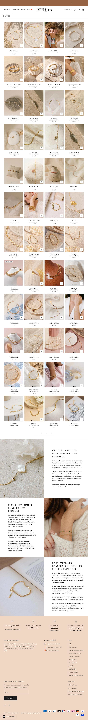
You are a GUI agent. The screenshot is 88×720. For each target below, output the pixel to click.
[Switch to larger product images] (3, 15)
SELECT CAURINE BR (54, 84)
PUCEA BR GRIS (54, 152)
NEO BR (74, 220)
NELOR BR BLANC (34, 118)
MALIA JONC (74, 389)
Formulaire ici (54, 628)
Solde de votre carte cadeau (76, 675)
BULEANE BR (74, 118)
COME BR (34, 423)
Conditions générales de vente (76, 691)
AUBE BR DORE (13, 152)
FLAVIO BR (54, 389)
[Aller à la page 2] (51, 433)
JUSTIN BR (14, 423)
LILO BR (13, 288)
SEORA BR (14, 220)
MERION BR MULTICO (13, 186)
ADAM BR (74, 254)
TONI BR (54, 356)
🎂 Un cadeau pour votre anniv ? (52, 647)
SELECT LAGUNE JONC (74, 84)
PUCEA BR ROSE (33, 186)
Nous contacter (73, 647)
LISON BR (54, 50)
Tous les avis (72, 669)
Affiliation (71, 666)
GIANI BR (54, 322)
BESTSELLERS (16, 9)
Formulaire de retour (75, 630)
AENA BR (34, 356)
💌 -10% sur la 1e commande (52, 644)
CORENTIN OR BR (54, 254)
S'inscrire (11, 698)
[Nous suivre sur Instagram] (9, 705)
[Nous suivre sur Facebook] (5, 705)
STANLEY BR (33, 50)
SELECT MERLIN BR (33, 220)
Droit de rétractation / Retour (76, 650)
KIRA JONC (34, 322)
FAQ (70, 644)
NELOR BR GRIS (74, 152)
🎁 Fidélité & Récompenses (51, 650)
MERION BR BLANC (13, 118)
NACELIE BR (74, 50)
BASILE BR (74, 423)
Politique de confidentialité (75, 694)
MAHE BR (54, 118)
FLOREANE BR (14, 50)
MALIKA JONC (14, 322)
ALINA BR (74, 288)
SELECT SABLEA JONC (34, 84)
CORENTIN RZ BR (34, 254)
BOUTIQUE (7, 9)
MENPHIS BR (54, 423)
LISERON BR (13, 254)
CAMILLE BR (33, 288)
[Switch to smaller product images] (6, 15)
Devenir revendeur (73, 672)
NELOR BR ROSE (54, 186)
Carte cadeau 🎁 (26, 9)
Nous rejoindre (73, 662)
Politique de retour (73, 685)
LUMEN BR (34, 152)
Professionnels (72, 659)
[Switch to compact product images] (9, 15)
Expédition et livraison (75, 656)
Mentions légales (72, 688)
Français (67, 9)
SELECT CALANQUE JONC (14, 84)
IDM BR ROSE (74, 186)
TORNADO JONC (33, 389)
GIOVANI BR (54, 220)
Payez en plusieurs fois (75, 653)
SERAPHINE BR (54, 288)
